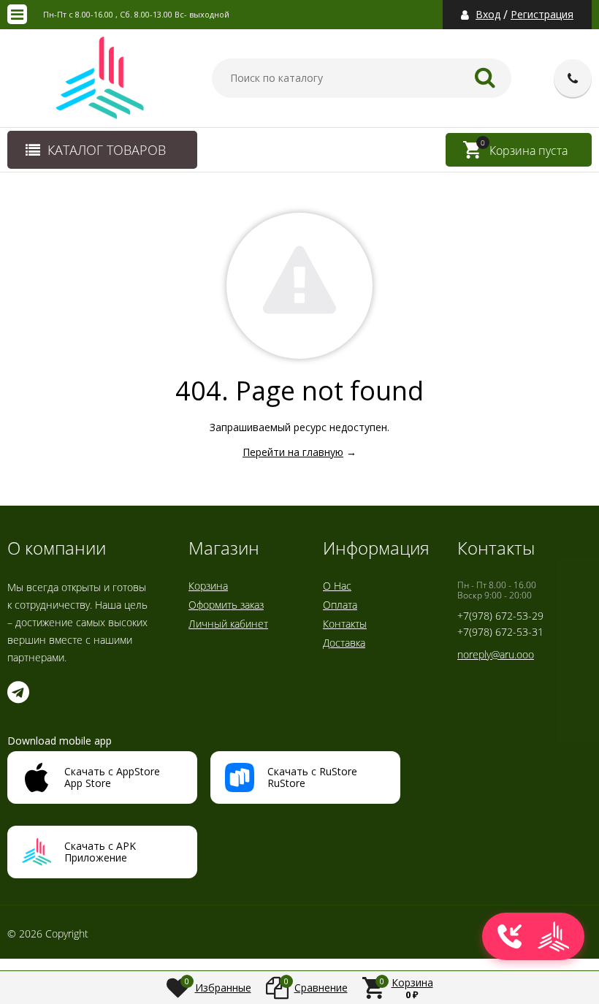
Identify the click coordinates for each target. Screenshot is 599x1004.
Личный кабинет (228, 624)
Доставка (344, 643)
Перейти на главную (293, 452)
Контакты (345, 624)
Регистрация (542, 14)
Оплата (340, 605)
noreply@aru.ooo (495, 654)
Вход (488, 14)
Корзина (208, 586)
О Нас (337, 586)
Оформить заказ (226, 605)
